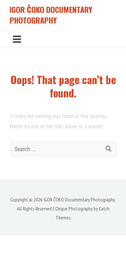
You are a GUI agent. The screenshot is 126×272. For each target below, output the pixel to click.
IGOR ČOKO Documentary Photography (51, 15)
